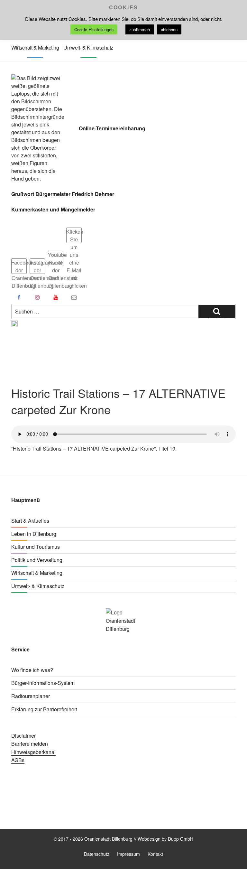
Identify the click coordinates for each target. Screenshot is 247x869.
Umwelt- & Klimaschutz (88, 47)
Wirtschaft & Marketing (35, 47)
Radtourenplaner (30, 696)
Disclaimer (23, 735)
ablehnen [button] (169, 29)
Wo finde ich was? (32, 670)
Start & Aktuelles (30, 520)
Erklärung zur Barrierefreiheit (44, 709)
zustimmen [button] (139, 29)
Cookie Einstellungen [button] (94, 29)
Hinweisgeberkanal (33, 752)
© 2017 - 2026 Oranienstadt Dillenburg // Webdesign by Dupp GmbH (123, 839)
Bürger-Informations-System (43, 683)
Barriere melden (29, 743)
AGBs (17, 760)
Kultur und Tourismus (35, 546)
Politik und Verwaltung (36, 560)
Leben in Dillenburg (33, 533)
